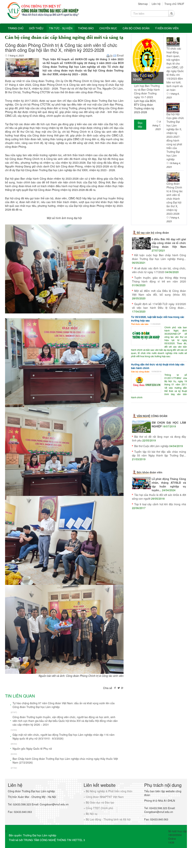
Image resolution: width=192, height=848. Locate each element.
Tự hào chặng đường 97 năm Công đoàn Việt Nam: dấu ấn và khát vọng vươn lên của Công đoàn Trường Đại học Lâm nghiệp (64, 705)
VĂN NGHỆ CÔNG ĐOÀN (152, 416)
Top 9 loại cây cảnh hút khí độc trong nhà (160, 504)
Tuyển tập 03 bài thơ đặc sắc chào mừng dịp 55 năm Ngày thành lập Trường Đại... (159, 453)
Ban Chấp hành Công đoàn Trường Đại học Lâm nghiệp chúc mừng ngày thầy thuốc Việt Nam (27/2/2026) (65, 760)
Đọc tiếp (140, 124)
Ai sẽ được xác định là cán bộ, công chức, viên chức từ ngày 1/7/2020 (159, 270)
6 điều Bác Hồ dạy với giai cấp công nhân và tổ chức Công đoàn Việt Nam (169, 243)
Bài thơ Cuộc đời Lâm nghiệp (151, 446)
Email (120, 55)
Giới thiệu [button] (36, 28)
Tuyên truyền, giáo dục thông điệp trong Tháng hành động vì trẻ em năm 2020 (159, 279)
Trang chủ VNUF (174, 4)
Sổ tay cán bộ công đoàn (153, 232)
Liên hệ (156, 4)
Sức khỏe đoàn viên (149, 472)
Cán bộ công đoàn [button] (136, 28)
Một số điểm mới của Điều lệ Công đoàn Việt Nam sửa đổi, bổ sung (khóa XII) (159, 292)
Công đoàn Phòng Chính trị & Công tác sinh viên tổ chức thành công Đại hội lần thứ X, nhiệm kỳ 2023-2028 (174, 198)
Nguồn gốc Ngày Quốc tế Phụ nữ (32, 748)
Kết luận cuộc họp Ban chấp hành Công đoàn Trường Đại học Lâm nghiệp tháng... (159, 257)
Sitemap (143, 4)
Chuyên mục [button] (108, 28)
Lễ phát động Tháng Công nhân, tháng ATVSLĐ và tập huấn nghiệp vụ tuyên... (169, 484)
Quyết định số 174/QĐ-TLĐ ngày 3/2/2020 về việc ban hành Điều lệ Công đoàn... (159, 306)
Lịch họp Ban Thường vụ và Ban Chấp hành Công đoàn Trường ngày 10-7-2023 (147, 91)
